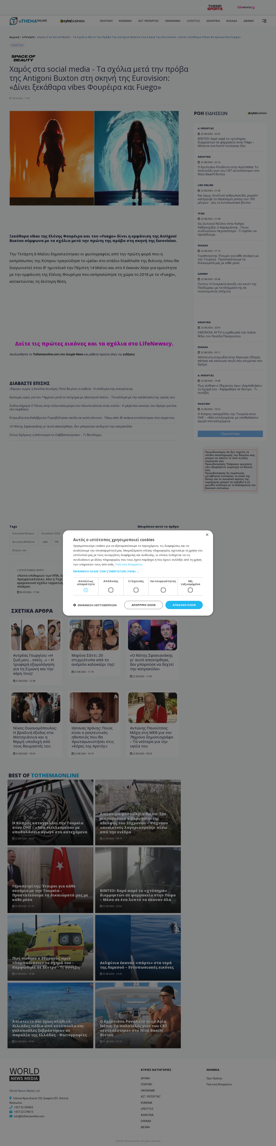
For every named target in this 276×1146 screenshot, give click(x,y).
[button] (138, 571)
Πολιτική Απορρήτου (129, 564)
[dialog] (138, 573)
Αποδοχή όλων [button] (184, 605)
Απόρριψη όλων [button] (143, 605)
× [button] (207, 534)
